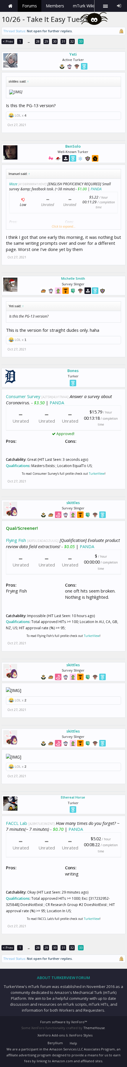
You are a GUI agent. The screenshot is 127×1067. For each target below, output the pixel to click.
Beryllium (55, 1043)
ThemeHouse (94, 1028)
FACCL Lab (16, 823)
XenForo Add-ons (51, 1035)
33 (81, 41)
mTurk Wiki (83, 6)
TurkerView (97, 473)
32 (72, 41)
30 (55, 41)
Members (55, 6)
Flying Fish (16, 540)
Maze (13, 183)
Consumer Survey (23, 396)
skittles (73, 502)
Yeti (73, 54)
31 (63, 41)
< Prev (8, 41)
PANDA (96, 188)
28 (38, 41)
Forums (29, 6)
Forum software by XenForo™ (63, 1022)
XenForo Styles (80, 1035)
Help (73, 1043)
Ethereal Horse (73, 797)
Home (10, 6)
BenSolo (73, 146)
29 (46, 41)
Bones (73, 370)
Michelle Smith (73, 278)
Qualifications (18, 465)
